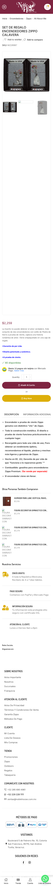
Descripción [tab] (11, 414)
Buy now (28, 398)
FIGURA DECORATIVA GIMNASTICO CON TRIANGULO (30, 527)
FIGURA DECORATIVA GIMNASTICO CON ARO (30, 544)
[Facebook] (23, 862)
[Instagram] (29, 862)
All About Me (40, 18)
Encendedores (16, 18)
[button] (6, 76)
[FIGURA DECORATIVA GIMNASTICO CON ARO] (6, 550)
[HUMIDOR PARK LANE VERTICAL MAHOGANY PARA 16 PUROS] (6, 501)
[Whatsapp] (45, 878)
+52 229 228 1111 (15, 794)
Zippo (29, 18)
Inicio (4, 18)
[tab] (11, 414)
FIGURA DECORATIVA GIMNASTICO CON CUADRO (30, 510)
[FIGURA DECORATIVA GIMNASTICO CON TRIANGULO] (6, 533)
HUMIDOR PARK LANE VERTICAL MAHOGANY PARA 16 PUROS (30, 498)
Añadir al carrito (28, 385)
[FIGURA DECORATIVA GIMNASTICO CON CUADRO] (6, 516)
